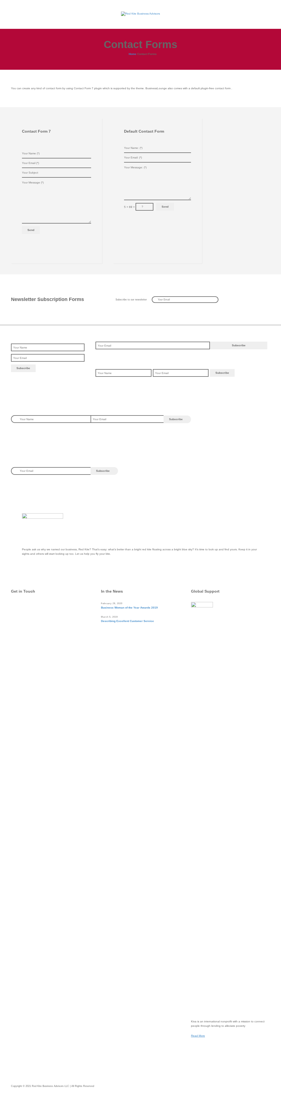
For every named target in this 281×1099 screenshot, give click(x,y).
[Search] (265, 14)
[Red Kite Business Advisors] (140, 14)
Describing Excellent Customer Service (127, 621)
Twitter (26, 605)
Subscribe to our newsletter (131, 299)
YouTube (28, 638)
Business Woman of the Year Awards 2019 (129, 607)
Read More (198, 1035)
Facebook (29, 616)
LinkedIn (28, 627)
